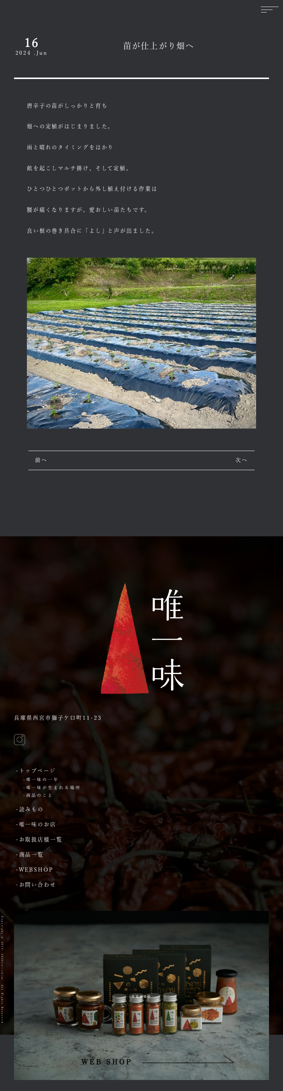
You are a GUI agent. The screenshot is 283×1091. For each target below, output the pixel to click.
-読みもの (30, 809)
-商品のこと (38, 795)
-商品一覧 (30, 854)
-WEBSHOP (35, 869)
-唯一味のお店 (36, 824)
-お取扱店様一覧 (39, 839)
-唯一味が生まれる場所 (52, 788)
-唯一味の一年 (41, 779)
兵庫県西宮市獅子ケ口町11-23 (58, 717)
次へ (241, 460)
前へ (41, 460)
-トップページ (36, 770)
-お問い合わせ (36, 884)
